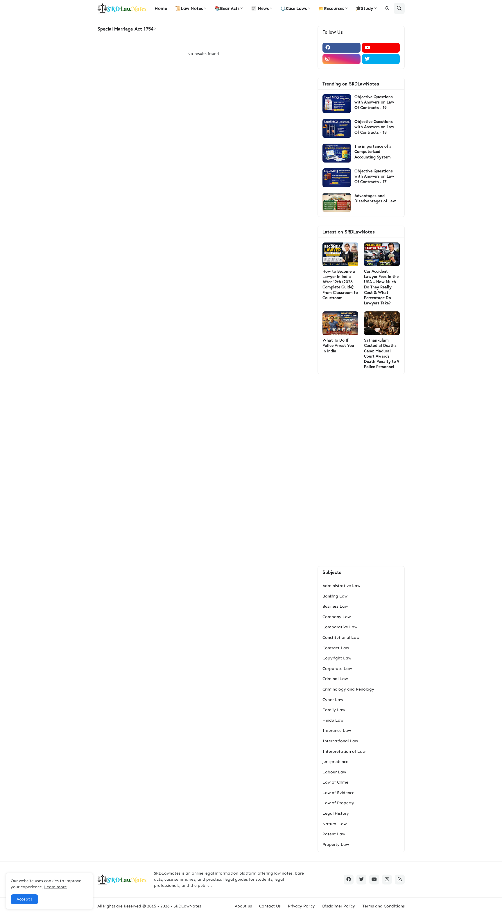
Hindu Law (332, 720)
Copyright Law (336, 658)
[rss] (400, 879)
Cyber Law (332, 699)
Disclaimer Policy (338, 906)
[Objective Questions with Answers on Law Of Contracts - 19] (336, 103)
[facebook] (341, 48)
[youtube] (381, 48)
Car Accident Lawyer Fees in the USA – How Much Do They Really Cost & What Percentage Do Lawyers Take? (381, 287)
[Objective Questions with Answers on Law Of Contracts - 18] (336, 128)
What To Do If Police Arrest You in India (338, 345)
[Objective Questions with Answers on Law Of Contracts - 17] (336, 177)
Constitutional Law (340, 637)
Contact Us (270, 906)
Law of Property (338, 802)
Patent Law (333, 834)
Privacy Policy (301, 906)
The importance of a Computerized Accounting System (373, 151)
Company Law (336, 616)
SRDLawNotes (187, 906)
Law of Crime (335, 782)
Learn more (55, 886)
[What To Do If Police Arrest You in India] (340, 323)
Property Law (335, 844)
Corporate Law (337, 668)
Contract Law (335, 647)
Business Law (335, 606)
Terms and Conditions (383, 906)
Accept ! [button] (24, 899)
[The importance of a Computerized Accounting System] (336, 153)
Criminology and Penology (348, 689)
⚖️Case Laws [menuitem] (293, 8)
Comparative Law (339, 627)
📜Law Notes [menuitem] (189, 8)
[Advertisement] (361, 470)
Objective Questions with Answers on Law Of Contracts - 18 (374, 127)
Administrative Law (341, 585)
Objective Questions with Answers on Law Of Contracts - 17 (374, 176)
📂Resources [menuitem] (331, 8)
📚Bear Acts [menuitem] (226, 8)
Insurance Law (336, 730)
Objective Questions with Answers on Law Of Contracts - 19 (374, 102)
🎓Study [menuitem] (364, 8)
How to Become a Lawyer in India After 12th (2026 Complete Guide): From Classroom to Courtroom (340, 284)
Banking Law (334, 596)
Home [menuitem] (161, 8)
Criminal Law (335, 678)
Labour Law (334, 772)
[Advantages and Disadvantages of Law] (336, 202)
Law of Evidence (338, 792)
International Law (340, 741)
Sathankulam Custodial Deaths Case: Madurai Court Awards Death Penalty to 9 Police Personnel (381, 353)
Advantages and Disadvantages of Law (375, 198)
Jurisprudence (335, 761)
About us (243, 906)
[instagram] (341, 59)
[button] (387, 8)
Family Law (333, 709)
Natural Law (334, 823)
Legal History (335, 813)
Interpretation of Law (343, 751)
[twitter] (381, 59)
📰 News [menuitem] (260, 8)
